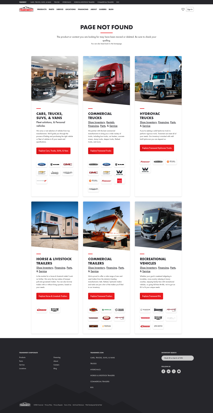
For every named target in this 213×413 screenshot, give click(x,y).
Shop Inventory (96, 122)
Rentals (110, 122)
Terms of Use (67, 405)
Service (59, 9)
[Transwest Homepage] (26, 405)
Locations (70, 9)
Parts (51, 9)
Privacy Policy (48, 405)
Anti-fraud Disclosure (78, 405)
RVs (117, 2)
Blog (111, 9)
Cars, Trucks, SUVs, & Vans (40, 2)
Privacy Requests (58, 405)
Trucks (57, 2)
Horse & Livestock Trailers (84, 2)
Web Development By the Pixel (93, 405)
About (94, 9)
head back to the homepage (111, 43)
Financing (83, 9)
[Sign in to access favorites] (183, 9)
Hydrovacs (66, 2)
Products (42, 9)
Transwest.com (97, 353)
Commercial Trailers (106, 2)
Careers (102, 9)
